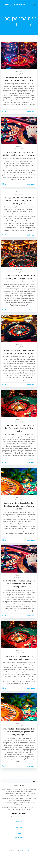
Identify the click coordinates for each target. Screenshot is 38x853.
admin (20, 71)
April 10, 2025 (19, 499)
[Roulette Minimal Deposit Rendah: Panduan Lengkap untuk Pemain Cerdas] (19, 481)
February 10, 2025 (19, 577)
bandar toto (19, 837)
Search (33, 781)
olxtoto (19, 833)
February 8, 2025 (19, 725)
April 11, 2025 (19, 422)
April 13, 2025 (19, 272)
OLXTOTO (25, 850)
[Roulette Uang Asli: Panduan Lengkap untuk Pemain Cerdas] (19, 55)
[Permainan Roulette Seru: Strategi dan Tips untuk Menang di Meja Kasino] (19, 403)
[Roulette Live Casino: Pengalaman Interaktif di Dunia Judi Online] (19, 328)
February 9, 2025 (19, 653)
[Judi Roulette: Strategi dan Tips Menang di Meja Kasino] (19, 634)
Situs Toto (19, 821)
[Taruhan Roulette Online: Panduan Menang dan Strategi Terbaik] (19, 253)
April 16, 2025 (19, 74)
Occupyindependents (14, 4)
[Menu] (34, 4)
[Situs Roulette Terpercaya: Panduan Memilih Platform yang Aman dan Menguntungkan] (19, 707)
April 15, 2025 (19, 149)
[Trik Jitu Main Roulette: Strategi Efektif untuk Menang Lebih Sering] (19, 130)
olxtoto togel (19, 827)
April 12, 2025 (19, 347)
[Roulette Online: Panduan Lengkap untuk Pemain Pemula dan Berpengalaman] (19, 559)
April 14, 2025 (19, 194)
